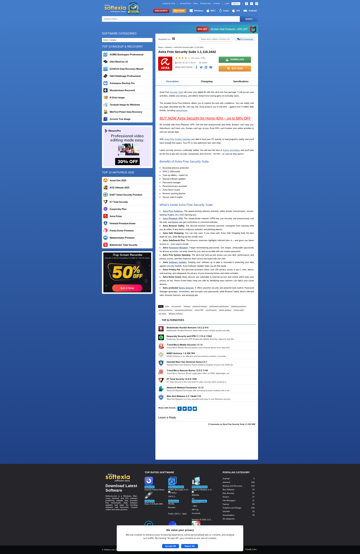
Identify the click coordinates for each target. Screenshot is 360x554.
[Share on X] (201, 68)
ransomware (181, 110)
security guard (211, 310)
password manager (200, 306)
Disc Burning (228, 493)
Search (248, 19)
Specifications (240, 81)
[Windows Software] (173, 39)
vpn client (162, 314)
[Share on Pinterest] (206, 68)
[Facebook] (246, 3)
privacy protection (165, 310)
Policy (195, 3)
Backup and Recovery (232, 486)
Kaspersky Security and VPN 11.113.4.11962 (189, 336)
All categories (229, 519)
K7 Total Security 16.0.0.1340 (182, 379)
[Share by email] (211, 68)
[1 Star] (176, 58)
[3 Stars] (182, 58)
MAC (213, 10)
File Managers (229, 500)
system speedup (225, 310)
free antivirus (176, 306)
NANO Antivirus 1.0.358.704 (181, 353)
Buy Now (179, 11)
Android (253, 10)
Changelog (207, 81)
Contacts (216, 3)
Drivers (226, 497)
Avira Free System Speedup (177, 139)
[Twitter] (251, 3)
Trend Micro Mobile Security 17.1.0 (184, 345)
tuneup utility (239, 310)
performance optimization (219, 306)
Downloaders (228, 515)
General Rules (185, 3)
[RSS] (256, 3)
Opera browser (186, 288)
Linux (226, 10)
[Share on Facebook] (196, 68)
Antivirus (168, 47)
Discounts (161, 11)
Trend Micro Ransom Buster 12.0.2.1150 (187, 370)
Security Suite (176, 92)
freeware (187, 306)
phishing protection (238, 306)
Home (160, 47)
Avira (167, 306)
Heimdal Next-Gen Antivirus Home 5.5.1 (187, 362)
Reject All (189, 546)
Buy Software (228, 489)
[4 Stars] (185, 58)
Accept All (170, 546)
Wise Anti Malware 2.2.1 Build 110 (184, 396)
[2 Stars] (179, 58)
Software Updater (178, 262)
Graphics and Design (232, 508)
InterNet (226, 511)
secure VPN (199, 310)
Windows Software (176, 314)
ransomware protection (183, 310)
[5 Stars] (188, 58)
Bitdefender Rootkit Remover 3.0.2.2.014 (187, 327)
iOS (238, 10)
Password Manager (178, 247)
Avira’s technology (231, 150)
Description (172, 81)
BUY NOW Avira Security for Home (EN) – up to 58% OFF (205, 118)
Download (237, 59)
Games (226, 504)
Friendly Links (205, 3)
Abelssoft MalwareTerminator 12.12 (185, 387)
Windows (198, 10)
